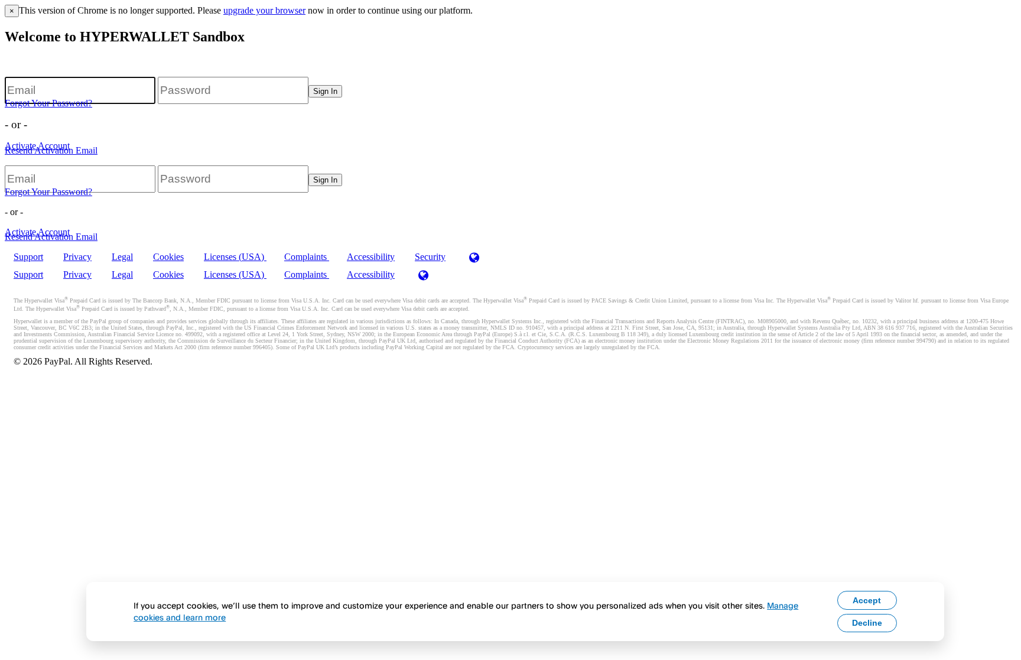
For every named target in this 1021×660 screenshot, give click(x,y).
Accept (867, 600)
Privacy (77, 257)
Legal (122, 257)
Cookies (168, 257)
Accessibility (371, 257)
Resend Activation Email (51, 150)
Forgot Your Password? (48, 103)
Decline (867, 623)
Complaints (306, 257)
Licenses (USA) (235, 257)
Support (28, 257)
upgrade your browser (264, 10)
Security (430, 257)
